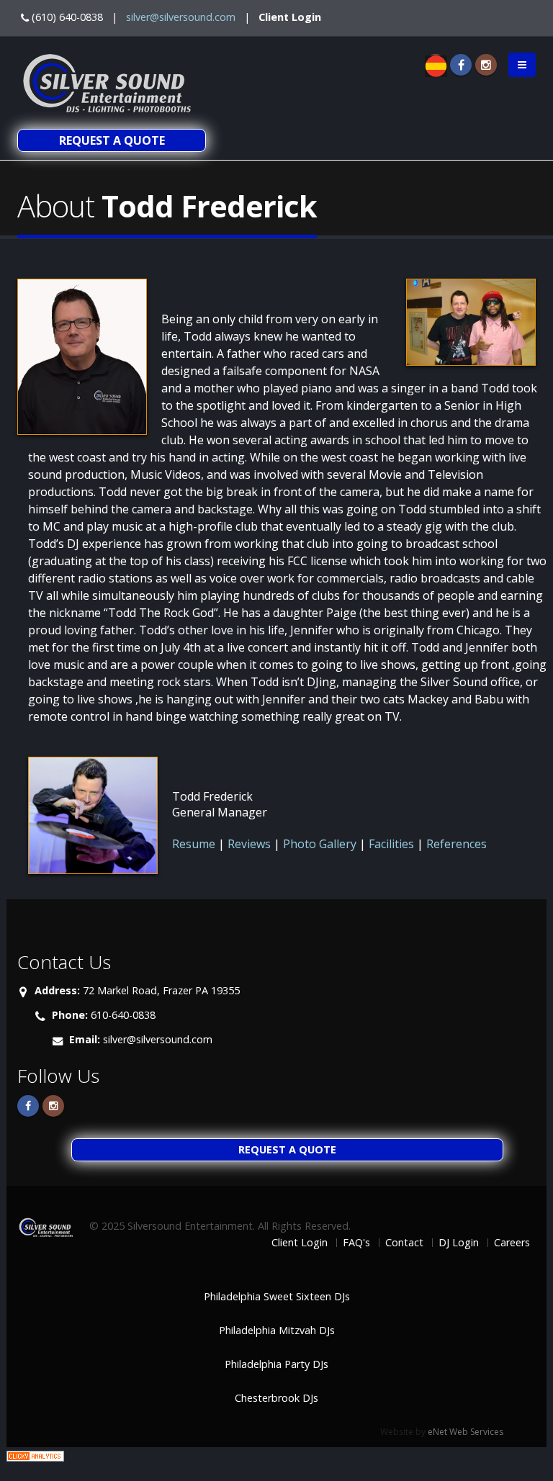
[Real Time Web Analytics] (35, 1455)
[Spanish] (435, 65)
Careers (512, 1242)
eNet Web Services (465, 1432)
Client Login (289, 17)
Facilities (391, 844)
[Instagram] (486, 65)
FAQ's (356, 1242)
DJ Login (459, 1242)
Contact (404, 1242)
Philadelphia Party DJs (276, 1364)
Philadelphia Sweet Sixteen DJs (277, 1296)
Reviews (249, 844)
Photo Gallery (319, 844)
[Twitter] (53, 1106)
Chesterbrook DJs (276, 1398)
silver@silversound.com (180, 17)
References (456, 844)
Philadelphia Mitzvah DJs (277, 1330)
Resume (195, 844)
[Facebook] (461, 65)
